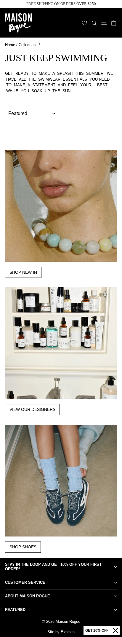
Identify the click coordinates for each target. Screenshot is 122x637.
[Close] (115, 630)
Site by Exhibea (61, 632)
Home (10, 45)
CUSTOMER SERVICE (25, 582)
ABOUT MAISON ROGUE (27, 596)
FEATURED (15, 609)
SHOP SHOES (22, 546)
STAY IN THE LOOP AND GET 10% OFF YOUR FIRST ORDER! (53, 566)
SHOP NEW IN (23, 272)
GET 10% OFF (96, 630)
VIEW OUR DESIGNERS (32, 409)
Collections (28, 45)
